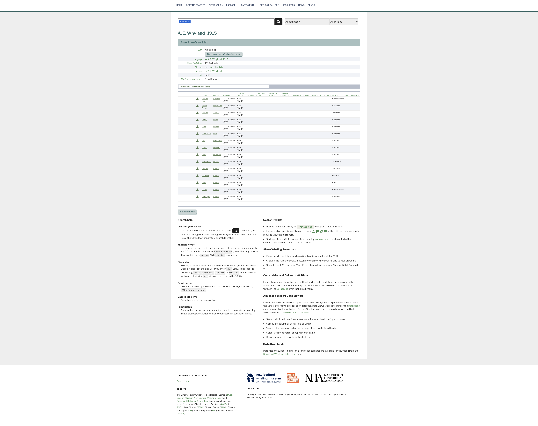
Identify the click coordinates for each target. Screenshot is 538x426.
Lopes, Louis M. (215, 67)
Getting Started (195, 5)
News (301, 5)
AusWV (181, 413)
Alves (216, 113)
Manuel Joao (205, 100)
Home (179, 5)
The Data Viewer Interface (295, 312)
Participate (247, 5)
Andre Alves (204, 107)
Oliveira (216, 147)
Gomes (216, 99)
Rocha (216, 127)
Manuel (205, 113)
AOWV (224, 404)
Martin (216, 161)
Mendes (217, 154)
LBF (190, 410)
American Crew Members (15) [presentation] (195, 86)
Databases (215, 5)
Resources (288, 5)
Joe (203, 140)
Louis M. (205, 175)
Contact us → (183, 381)
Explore (231, 5)
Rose (215, 120)
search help (187, 212)
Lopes (216, 168)
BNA (214, 410)
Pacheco (217, 140)
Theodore (206, 161)
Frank (204, 189)
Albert (204, 147)
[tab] (223, 86)
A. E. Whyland (214, 71)
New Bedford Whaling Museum (208, 398)
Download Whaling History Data (280, 354)
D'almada (217, 106)
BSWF (201, 407)
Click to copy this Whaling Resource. (223, 54)
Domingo (206, 196)
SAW (223, 407)
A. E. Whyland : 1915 (217, 59)
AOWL (180, 407)
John (204, 127)
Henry (204, 120)
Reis (215, 134)
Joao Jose (206, 134)
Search (312, 5)
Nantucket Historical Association (192, 401)
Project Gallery (269, 5)
